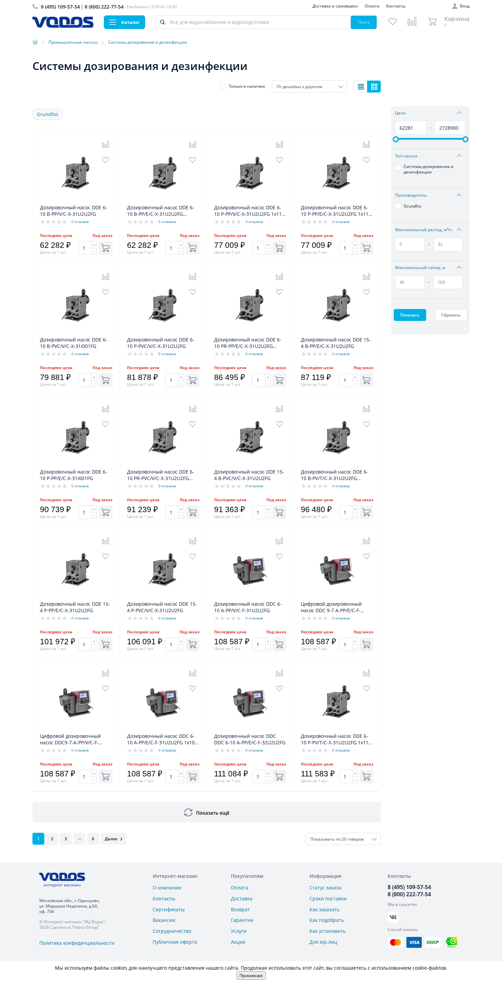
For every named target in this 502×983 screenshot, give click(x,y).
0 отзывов (80, 221)
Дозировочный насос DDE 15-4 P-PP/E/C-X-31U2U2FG (75, 607)
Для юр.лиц (323, 942)
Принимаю (251, 975)
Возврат (240, 909)
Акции (238, 942)
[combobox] (309, 86)
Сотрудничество (172, 931)
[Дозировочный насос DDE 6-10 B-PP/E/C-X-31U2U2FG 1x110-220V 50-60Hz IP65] (163, 200)
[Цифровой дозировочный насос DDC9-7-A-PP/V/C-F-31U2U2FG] (76, 729)
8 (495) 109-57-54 (60, 6)
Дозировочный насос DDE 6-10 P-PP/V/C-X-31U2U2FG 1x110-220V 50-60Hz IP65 (250, 211)
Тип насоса (406, 156)
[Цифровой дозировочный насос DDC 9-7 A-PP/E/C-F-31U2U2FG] (337, 597)
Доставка (241, 898)
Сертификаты (169, 909)
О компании (167, 887)
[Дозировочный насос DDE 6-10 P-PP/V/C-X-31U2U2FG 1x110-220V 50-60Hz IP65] (250, 200)
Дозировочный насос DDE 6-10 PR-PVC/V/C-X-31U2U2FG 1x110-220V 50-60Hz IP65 (160, 475)
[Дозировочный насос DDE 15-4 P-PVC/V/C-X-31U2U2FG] (163, 597)
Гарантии (242, 920)
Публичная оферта (175, 942)
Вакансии (164, 920)
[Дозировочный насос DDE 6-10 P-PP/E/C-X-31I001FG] (76, 465)
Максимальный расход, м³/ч (423, 230)
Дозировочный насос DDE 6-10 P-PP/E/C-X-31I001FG (73, 474)
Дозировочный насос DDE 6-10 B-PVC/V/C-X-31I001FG (73, 342)
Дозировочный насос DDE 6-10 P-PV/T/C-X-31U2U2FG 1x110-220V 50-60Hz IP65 (337, 739)
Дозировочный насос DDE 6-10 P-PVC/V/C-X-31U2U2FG (160, 342)
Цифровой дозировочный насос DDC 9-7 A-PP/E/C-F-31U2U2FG (331, 607)
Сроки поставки (328, 898)
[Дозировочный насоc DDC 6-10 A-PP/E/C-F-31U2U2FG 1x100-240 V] (163, 729)
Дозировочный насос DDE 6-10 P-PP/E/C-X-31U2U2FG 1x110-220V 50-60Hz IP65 (337, 211)
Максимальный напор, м (420, 267)
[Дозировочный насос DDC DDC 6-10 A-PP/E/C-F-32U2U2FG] (250, 729)
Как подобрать (326, 920)
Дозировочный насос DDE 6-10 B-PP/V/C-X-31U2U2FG (73, 210)
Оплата (372, 6)
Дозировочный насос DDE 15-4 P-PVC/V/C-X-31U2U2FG (162, 607)
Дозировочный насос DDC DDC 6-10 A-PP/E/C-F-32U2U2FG (249, 739)
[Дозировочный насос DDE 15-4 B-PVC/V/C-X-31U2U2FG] (250, 465)
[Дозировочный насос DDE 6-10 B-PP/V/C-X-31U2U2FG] (76, 200)
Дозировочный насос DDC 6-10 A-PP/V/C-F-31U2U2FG (248, 607)
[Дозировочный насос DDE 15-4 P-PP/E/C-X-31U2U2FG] (76, 597)
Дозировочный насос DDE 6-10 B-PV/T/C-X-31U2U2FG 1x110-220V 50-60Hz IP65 (334, 475)
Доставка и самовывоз (335, 6)
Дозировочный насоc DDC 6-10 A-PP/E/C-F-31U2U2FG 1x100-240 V (163, 739)
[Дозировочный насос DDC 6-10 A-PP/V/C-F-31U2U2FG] (250, 597)
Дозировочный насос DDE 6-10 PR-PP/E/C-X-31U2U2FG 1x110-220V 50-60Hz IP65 (247, 343)
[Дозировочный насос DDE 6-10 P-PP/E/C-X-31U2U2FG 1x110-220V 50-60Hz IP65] (337, 200)
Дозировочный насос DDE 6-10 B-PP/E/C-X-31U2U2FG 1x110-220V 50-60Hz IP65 (160, 211)
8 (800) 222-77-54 (104, 6)
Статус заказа (325, 887)
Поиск (364, 22)
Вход (465, 6)
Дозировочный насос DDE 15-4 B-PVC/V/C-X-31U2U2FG (249, 474)
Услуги (239, 931)
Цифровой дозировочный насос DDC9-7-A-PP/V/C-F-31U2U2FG (70, 739)
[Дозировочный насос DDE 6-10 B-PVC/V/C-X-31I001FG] (76, 332)
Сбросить (450, 315)
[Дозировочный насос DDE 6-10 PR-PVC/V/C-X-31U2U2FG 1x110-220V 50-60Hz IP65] (163, 465)
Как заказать (324, 909)
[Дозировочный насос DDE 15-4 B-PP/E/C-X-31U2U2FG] (337, 332)
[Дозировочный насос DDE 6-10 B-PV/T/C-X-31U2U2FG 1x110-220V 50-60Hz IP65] (337, 465)
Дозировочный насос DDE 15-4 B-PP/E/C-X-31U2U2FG (336, 342)
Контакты (395, 6)
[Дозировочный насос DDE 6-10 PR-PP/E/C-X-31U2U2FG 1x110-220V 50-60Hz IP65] (250, 332)
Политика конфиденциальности (76, 943)
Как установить (327, 931)
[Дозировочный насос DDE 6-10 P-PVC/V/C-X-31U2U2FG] (163, 332)
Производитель (411, 195)
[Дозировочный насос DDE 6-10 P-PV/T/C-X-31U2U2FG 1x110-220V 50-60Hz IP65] (337, 729)
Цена (400, 113)
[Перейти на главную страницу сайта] (63, 26)
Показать (409, 315)
